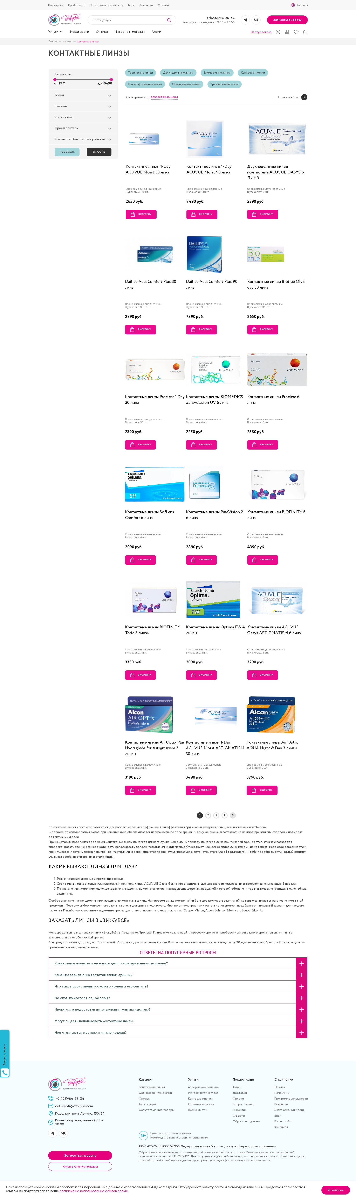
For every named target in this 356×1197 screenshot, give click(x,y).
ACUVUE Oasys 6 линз (161, 883)
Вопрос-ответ (243, 1104)
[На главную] (64, 20)
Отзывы (163, 5)
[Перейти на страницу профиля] (278, 31)
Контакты (281, 1127)
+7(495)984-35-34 (220, 18)
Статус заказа (261, 32)
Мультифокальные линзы (145, 84)
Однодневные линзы (186, 84)
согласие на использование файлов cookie (94, 1191)
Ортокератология (201, 1104)
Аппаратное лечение (203, 1087)
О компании (283, 1079)
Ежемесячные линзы (217, 73)
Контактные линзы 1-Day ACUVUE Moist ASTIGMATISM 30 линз (215, 748)
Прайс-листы (197, 1110)
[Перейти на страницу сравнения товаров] (287, 31)
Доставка (240, 1092)
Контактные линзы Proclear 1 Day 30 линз (155, 400)
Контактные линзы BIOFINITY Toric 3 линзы (152, 630)
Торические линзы (140, 73)
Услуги (193, 1079)
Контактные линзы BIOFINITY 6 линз (276, 515)
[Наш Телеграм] (245, 20)
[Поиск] (171, 20)
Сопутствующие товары (156, 1110)
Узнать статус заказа (80, 1166)
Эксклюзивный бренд (289, 1110)
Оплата (238, 1098)
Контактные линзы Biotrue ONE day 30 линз (276, 284)
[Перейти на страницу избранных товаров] (296, 31)
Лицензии (239, 1110)
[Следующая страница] (233, 815)
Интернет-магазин (130, 32)
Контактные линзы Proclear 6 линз (273, 400)
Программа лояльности (106, 5)
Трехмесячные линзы (225, 84)
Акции (156, 32)
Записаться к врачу (287, 20)
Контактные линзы (152, 1087)
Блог (131, 5)
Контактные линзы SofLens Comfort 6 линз (149, 515)
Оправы (144, 1098)
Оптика (102, 32)
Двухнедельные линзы (178, 73)
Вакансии (146, 5)
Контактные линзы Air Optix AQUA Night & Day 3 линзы (272, 745)
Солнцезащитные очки (155, 1092)
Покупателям (243, 1079)
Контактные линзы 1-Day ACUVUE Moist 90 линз (208, 169)
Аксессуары (147, 1104)
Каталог (145, 1079)
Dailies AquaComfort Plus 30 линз (150, 284)
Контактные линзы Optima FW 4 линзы (215, 630)
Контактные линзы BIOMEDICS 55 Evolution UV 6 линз (214, 400)
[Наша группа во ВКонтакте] (256, 20)
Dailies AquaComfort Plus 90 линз (211, 284)
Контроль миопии (253, 73)
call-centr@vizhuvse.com (74, 1106)
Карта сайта (283, 1121)
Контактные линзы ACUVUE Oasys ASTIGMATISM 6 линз (274, 630)
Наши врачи (79, 32)
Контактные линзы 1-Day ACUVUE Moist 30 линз (148, 169)
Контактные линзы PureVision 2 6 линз (214, 515)
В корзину (144, 214)
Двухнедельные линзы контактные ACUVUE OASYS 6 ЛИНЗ (275, 172)
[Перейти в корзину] (305, 31)
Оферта (239, 1115)
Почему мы (55, 5)
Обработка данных (246, 1121)
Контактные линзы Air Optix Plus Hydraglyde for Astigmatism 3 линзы (155, 748)
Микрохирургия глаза (203, 1092)
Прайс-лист (76, 5)
